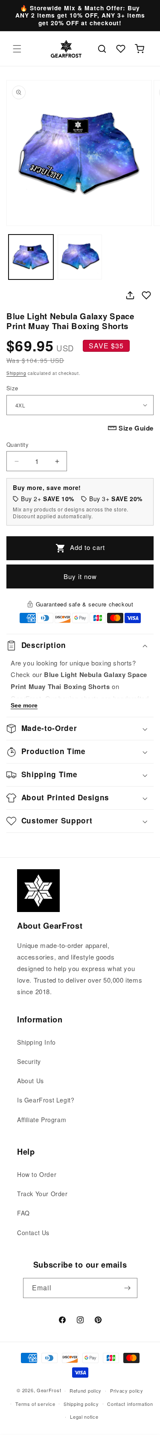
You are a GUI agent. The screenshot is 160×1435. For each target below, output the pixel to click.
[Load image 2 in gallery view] (80, 257)
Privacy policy (126, 1390)
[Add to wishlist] (146, 295)
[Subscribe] (127, 1288)
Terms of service (35, 1403)
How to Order (36, 1174)
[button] (17, 48)
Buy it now (80, 576)
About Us (30, 1080)
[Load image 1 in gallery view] (31, 257)
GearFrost (49, 1390)
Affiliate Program (41, 1119)
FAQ (23, 1213)
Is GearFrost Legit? (45, 1100)
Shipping (16, 373)
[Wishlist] (120, 48)
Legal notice (84, 1416)
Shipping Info (36, 1042)
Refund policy (86, 1390)
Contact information (130, 1403)
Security (29, 1061)
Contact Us (33, 1232)
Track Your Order (42, 1193)
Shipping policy (81, 1403)
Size (12, 388)
